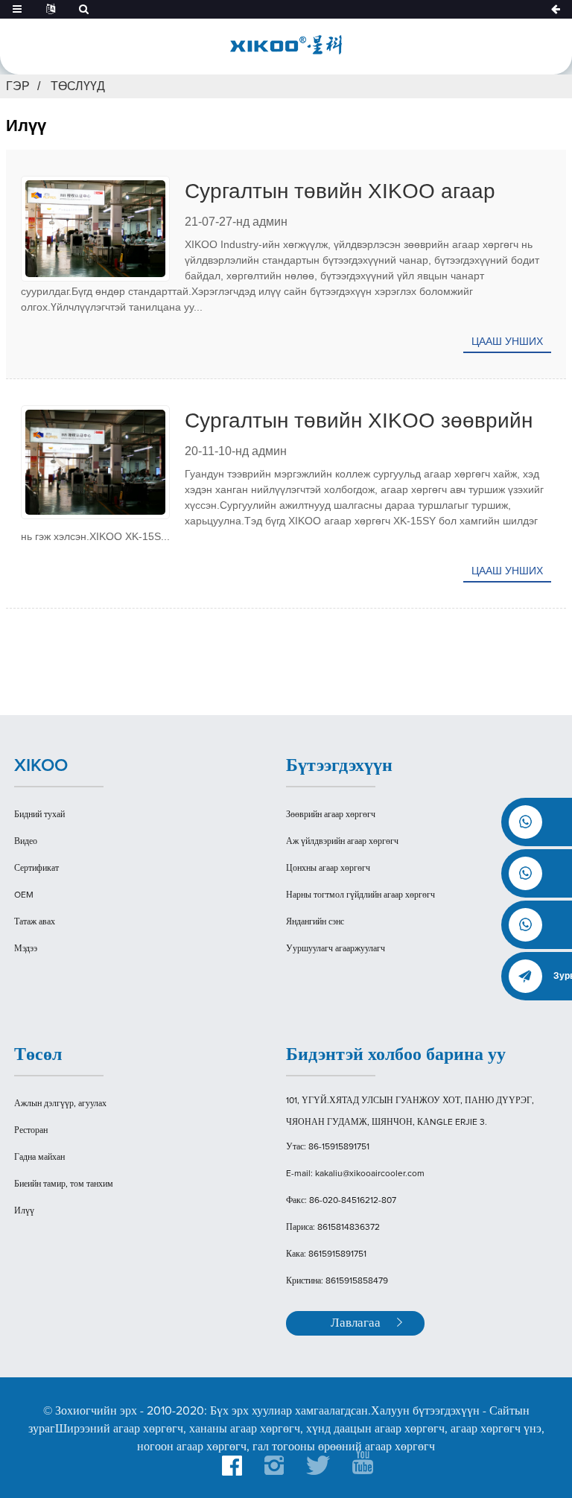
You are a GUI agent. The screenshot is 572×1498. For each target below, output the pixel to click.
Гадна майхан (39, 1157)
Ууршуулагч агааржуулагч (335, 949)
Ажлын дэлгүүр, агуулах (60, 1103)
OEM (24, 895)
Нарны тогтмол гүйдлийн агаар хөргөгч (360, 895)
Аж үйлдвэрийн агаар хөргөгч (342, 841)
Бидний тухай (39, 814)
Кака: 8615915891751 (326, 1254)
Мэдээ (25, 949)
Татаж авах (34, 922)
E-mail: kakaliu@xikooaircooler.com (355, 1173)
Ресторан (31, 1130)
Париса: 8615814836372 (333, 1227)
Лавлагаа (356, 1323)
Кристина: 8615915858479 (337, 1281)
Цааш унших (507, 341)
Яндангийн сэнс (315, 922)
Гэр (18, 86)
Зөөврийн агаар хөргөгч (330, 814)
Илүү (24, 1211)
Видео (25, 841)
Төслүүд (78, 86)
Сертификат (36, 868)
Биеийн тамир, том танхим (63, 1184)
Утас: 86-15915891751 (327, 1147)
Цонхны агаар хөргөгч (328, 868)
